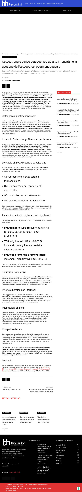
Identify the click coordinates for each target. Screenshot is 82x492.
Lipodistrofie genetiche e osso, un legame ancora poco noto (67, 143)
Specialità (5, 54)
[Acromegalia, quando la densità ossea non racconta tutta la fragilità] (10, 408)
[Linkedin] (8, 86)
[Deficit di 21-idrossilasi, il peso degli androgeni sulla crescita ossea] (27, 408)
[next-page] (61, 151)
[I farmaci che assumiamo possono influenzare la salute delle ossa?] (32, 446)
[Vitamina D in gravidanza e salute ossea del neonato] (45, 408)
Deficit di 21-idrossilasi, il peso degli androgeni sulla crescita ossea (27, 419)
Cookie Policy (42, 484)
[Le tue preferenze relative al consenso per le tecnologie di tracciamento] (78, 488)
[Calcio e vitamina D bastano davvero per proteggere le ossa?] (32, 468)
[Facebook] (4, 86)
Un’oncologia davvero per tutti (11, 389)
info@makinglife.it (14, 472)
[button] (78, 3)
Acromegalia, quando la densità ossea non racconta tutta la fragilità (68, 100)
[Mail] (12, 478)
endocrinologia (14, 54)
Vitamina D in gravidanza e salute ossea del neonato (67, 121)
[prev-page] (58, 151)
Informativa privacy (31, 484)
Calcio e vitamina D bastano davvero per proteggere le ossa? (44, 469)
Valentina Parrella (63, 103)
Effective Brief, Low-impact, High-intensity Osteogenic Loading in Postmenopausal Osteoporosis (26, 369)
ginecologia (13, 56)
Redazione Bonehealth (12, 81)
